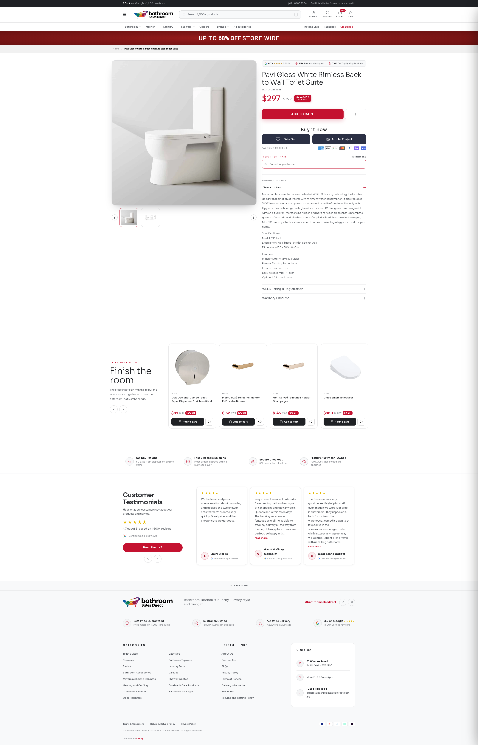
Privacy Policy (229, 672)
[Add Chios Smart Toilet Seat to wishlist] (361, 422)
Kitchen (150, 26)
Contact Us (228, 660)
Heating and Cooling (135, 685)
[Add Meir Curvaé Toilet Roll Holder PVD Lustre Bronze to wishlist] (260, 422)
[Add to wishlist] (286, 139)
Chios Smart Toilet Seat (338, 397)
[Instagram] (351, 602)
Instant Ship (311, 26)
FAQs (224, 666)
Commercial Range (134, 691)
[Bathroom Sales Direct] (153, 14)
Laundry (168, 26)
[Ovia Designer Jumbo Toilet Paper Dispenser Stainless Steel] (192, 367)
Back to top (241, 585)
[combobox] (316, 164)
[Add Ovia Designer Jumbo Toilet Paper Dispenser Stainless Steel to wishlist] (209, 422)
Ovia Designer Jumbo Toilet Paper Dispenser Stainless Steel (191, 399)
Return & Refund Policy (162, 724)
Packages (330, 26)
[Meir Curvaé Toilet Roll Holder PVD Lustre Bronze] (243, 367)
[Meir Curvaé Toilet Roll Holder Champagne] (294, 367)
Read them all (152, 547)
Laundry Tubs (177, 666)
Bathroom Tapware (180, 660)
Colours (204, 26)
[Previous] (114, 409)
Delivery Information (233, 685)
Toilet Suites (130, 653)
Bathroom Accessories (137, 672)
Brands (221, 26)
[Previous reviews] (148, 559)
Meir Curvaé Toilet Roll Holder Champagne (291, 399)
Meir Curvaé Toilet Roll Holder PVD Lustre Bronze (241, 399)
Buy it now (314, 129)
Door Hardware (132, 697)
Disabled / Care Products (184, 685)
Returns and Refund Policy (237, 697)
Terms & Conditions (133, 724)
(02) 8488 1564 (297, 3)
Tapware (186, 26)
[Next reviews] (158, 559)
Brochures (227, 691)
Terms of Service (231, 679)
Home (116, 48)
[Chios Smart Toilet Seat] (344, 367)
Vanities (174, 672)
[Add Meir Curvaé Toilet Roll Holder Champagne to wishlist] (311, 422)
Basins (127, 666)
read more (261, 538)
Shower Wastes (178, 679)
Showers (128, 660)
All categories (242, 26)
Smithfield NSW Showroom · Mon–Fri (333, 3)
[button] (350, 15)
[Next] (123, 409)
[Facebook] (342, 602)
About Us (227, 653)
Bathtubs (174, 653)
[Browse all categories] (124, 14)
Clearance (346, 26)
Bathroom (131, 26)
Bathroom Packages (181, 691)
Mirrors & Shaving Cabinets (139, 679)
